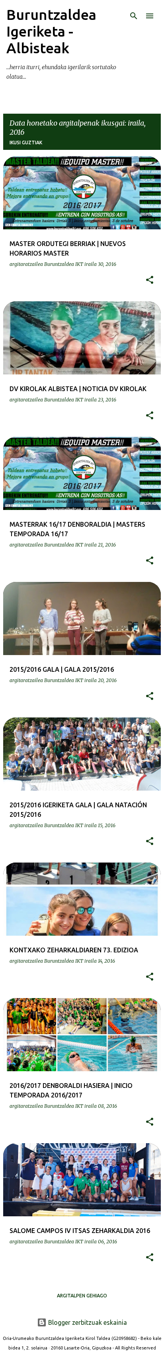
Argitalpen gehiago (82, 1295)
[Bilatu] (134, 15)
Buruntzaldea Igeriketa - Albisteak (51, 31)
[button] (149, 280)
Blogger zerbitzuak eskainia (87, 1322)
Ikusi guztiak (26, 142)
